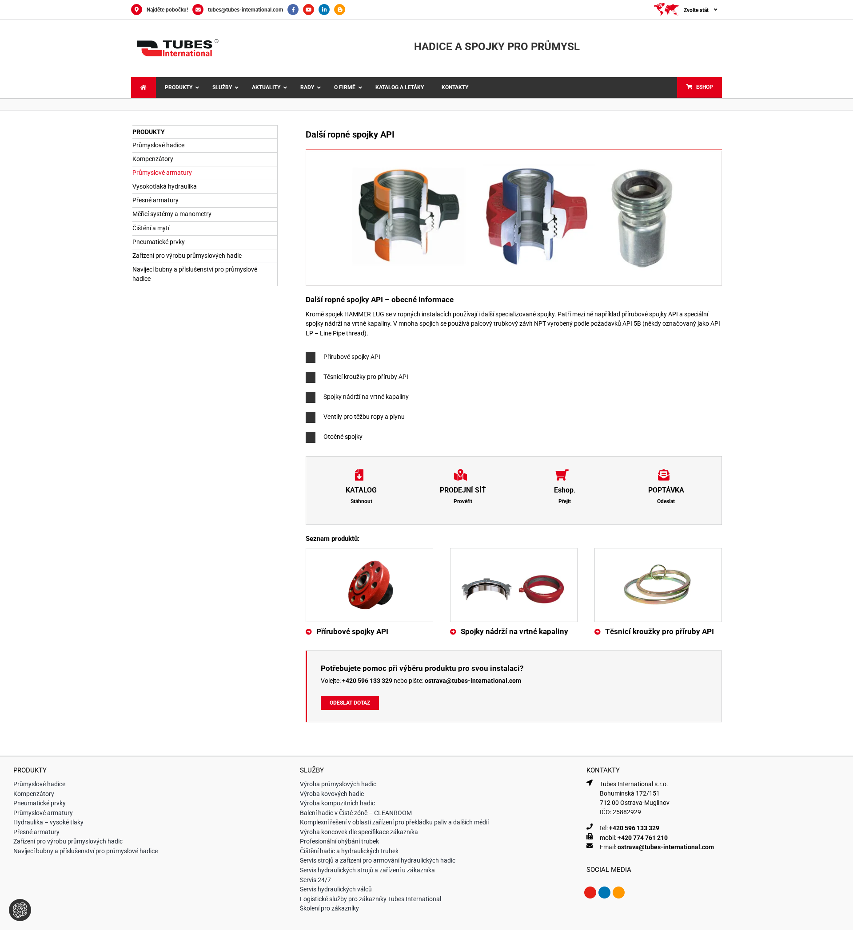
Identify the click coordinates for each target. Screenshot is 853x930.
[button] (514, 357)
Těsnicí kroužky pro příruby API (659, 631)
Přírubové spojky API (352, 631)
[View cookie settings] (20, 910)
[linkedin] (604, 892)
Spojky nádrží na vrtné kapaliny (514, 631)
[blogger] (619, 892)
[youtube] (590, 892)
